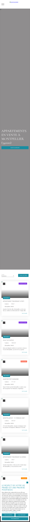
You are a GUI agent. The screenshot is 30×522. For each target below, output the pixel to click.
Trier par (2, 274)
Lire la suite (24, 313)
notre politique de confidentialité (9, 511)
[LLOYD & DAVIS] (19, 4)
